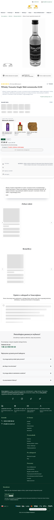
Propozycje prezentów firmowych (34, 473)
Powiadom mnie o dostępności (23, 150)
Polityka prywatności (31, 448)
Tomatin (51, 84)
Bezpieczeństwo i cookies (32, 443)
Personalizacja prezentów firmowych (35, 476)
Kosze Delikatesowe (31, 467)
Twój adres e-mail (9, 494)
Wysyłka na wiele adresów (32, 471)
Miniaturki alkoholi (17, 16)
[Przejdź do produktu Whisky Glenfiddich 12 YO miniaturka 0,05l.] (11, 219)
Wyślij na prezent (30, 480)
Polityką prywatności (14, 499)
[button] (27, 359)
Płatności (29, 439)
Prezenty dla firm (30, 469)
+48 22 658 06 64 (8, 346)
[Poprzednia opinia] (2, 313)
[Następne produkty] (51, 222)
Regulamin (29, 428)
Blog (28, 458)
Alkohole (10, 16)
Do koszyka (11, 235)
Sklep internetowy (26, 512)
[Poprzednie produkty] (2, 222)
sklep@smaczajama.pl (47, 1)
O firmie (28, 423)
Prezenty (29, 478)
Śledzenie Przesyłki (31, 456)
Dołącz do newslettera (11, 496)
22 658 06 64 (36, 1)
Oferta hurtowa (30, 426)
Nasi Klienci (29, 430)
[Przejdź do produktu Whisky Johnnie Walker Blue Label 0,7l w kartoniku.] (15, 265)
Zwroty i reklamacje (31, 445)
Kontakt (28, 421)
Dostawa (29, 441)
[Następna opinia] (51, 313)
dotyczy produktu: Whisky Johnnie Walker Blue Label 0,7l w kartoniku (20, 320)
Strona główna (4, 16)
